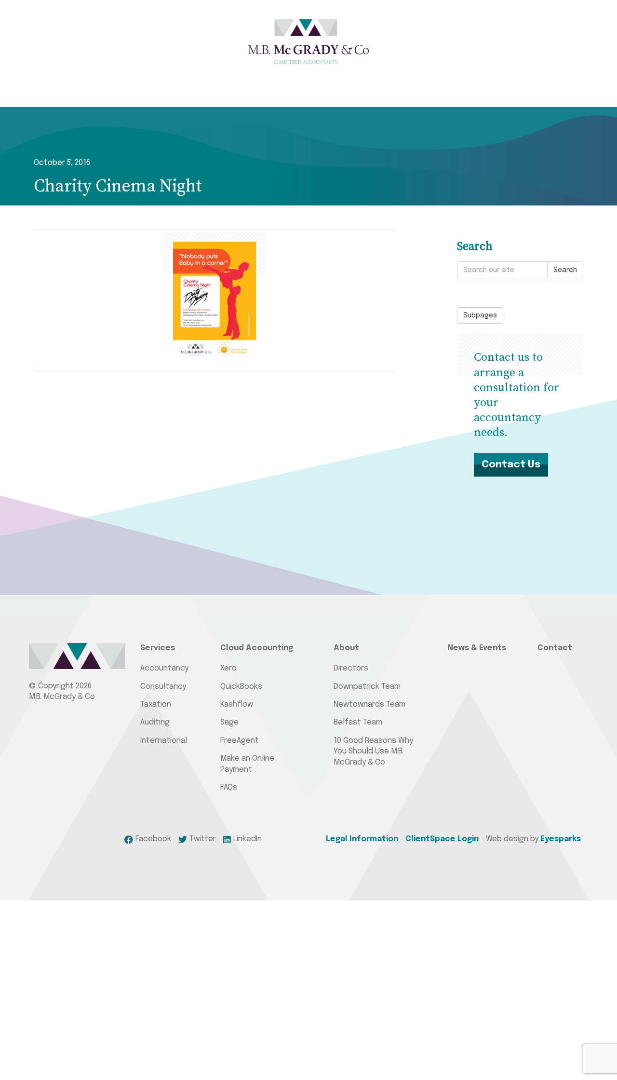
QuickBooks (241, 687)
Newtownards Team (369, 704)
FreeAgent (239, 741)
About (346, 648)
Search (565, 270)
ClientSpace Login (442, 839)
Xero (228, 668)
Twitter (202, 839)
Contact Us (511, 464)
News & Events (476, 648)
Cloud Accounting (256, 648)
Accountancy (164, 668)
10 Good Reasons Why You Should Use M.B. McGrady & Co (373, 751)
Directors (351, 668)
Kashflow (236, 704)
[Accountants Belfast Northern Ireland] (308, 41)
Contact (554, 648)
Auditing (155, 722)
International (163, 741)
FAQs (228, 787)
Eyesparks (560, 839)
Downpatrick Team (367, 687)
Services (157, 648)
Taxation (155, 704)
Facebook (153, 839)
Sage (229, 722)
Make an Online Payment (247, 763)
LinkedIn (247, 839)
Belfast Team (358, 722)
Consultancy (163, 687)
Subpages (480, 315)
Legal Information (362, 839)
